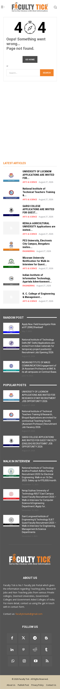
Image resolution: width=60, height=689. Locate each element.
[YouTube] (36, 661)
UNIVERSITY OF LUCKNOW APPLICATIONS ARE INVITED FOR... (38, 175)
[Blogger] (46, 638)
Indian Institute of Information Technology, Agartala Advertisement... (37, 278)
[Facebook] (12, 638)
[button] (53, 7)
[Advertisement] (30, 117)
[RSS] (47, 661)
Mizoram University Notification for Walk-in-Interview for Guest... (36, 261)
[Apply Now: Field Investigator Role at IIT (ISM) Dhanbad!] (11, 328)
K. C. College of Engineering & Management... (39, 295)
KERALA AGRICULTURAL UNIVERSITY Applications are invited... (39, 226)
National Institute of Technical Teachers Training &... (39, 192)
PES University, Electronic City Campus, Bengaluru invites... (37, 244)
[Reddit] (35, 650)
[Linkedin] (12, 650)
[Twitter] (23, 638)
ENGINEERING (29, 251)
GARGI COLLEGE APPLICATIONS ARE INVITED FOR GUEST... (38, 209)
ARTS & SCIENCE (30, 182)
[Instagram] (24, 661)
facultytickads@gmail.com (29, 613)
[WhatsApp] (13, 661)
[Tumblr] (46, 650)
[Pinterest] (23, 650)
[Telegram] (35, 638)
